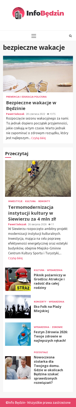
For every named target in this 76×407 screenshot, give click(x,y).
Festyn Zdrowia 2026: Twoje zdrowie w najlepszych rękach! (18, 334)
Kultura (30, 201)
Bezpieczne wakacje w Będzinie (38, 74)
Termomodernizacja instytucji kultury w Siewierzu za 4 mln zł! (38, 178)
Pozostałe (41, 352)
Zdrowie (57, 327)
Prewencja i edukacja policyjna (26, 97)
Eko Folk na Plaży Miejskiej (18, 306)
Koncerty (40, 302)
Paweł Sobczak (15, 114)
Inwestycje (15, 201)
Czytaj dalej (38, 138)
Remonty (44, 201)
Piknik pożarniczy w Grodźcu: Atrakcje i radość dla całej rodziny (18, 279)
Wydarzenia (54, 270)
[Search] (70, 36)
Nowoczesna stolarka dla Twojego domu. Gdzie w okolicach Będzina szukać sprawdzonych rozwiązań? (18, 368)
